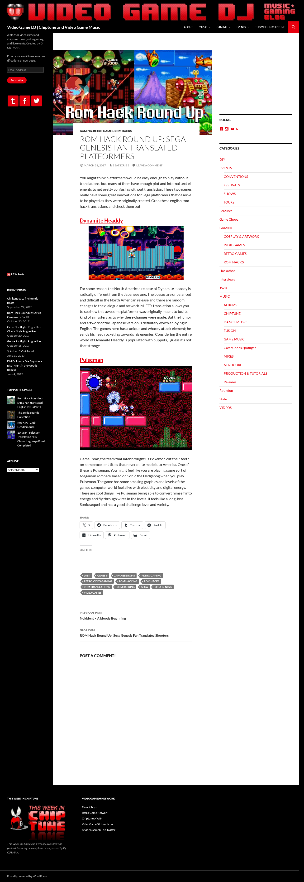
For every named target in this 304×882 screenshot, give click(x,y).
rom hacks (151, 581)
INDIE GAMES (234, 245)
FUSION (230, 331)
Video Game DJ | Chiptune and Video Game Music (53, 27)
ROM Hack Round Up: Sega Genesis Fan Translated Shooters (124, 632)
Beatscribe (121, 165)
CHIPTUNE (232, 313)
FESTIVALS (232, 185)
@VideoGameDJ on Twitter (98, 830)
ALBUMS (230, 305)
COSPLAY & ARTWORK (241, 236)
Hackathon (227, 271)
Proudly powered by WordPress (27, 876)
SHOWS (230, 194)
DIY (222, 159)
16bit (87, 575)
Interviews (227, 279)
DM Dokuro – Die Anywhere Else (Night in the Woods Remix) (24, 365)
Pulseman (91, 360)
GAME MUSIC (234, 339)
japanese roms (124, 575)
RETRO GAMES (103, 131)
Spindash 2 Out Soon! (20, 351)
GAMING (222, 27)
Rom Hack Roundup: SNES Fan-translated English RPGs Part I (30, 403)
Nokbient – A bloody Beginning (103, 615)
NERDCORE (233, 365)
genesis (102, 575)
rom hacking (128, 581)
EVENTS (241, 27)
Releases (230, 382)
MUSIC (203, 27)
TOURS (229, 202)
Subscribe (17, 80)
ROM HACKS (123, 131)
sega (144, 586)
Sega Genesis (163, 586)
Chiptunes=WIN (92, 818)
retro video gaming (98, 581)
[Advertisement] (255, 82)
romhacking (126, 586)
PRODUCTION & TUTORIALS (245, 373)
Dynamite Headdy (101, 220)
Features (225, 211)
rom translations (97, 586)
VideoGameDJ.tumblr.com (98, 824)
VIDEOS (225, 408)
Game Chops (228, 219)
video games (92, 592)
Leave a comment (149, 165)
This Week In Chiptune (270, 27)
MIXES (228, 356)
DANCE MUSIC (235, 322)
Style (223, 399)
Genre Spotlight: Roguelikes (24, 341)
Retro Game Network (95, 812)
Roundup (226, 390)
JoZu (223, 288)
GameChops (89, 807)
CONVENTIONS (236, 176)
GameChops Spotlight (240, 348)
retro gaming (151, 575)
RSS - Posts (17, 274)
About (188, 27)
